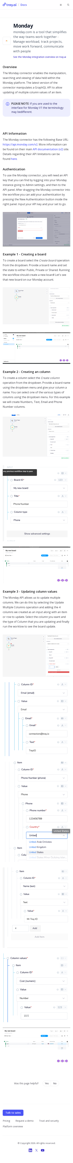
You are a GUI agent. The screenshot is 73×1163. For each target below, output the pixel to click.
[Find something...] (68, 5)
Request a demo (24, 1120)
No (55, 1083)
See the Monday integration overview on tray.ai (39, 56)
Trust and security (49, 1120)
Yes (47, 1083)
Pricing (6, 1120)
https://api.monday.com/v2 (20, 144)
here (14, 159)
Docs (24, 5)
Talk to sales (13, 1112)
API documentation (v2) (48, 149)
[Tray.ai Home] (10, 5)
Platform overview (13, 1126)
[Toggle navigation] (61, 5)
